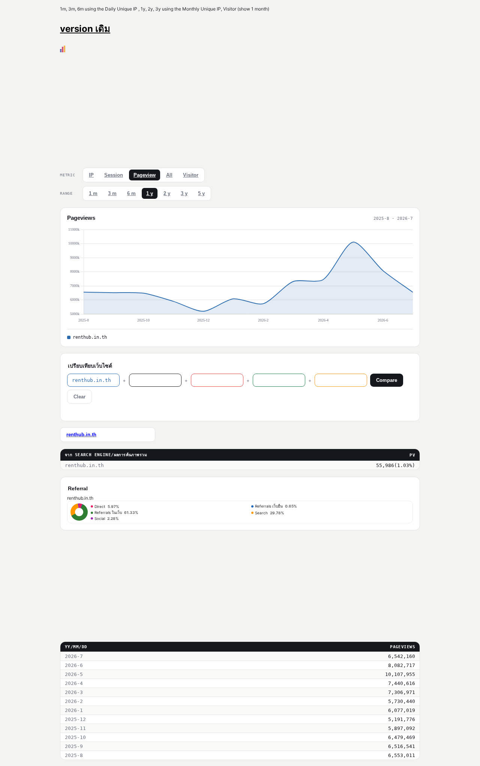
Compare (386, 380)
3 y (184, 193)
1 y (149, 193)
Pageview (145, 175)
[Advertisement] (240, 108)
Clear (80, 397)
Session (113, 175)
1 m (93, 193)
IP (91, 175)
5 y (201, 193)
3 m (112, 193)
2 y (167, 193)
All (169, 175)
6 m (131, 193)
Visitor (190, 175)
